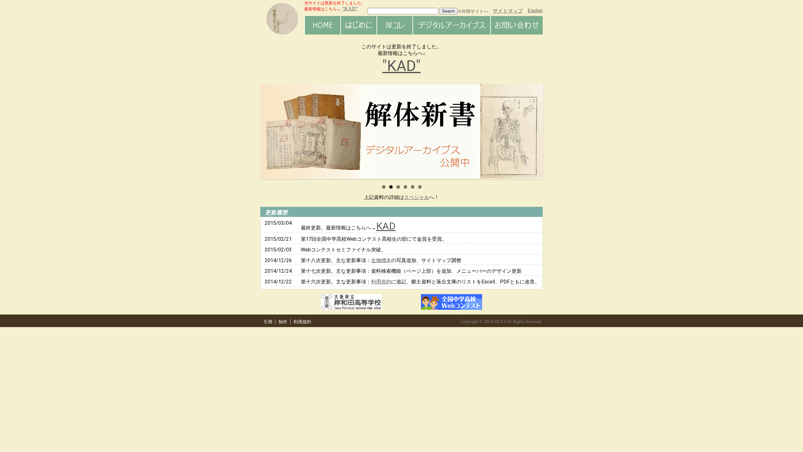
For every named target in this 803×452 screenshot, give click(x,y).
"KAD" (401, 66)
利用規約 (381, 282)
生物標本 (381, 260)
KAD (386, 226)
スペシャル (416, 197)
